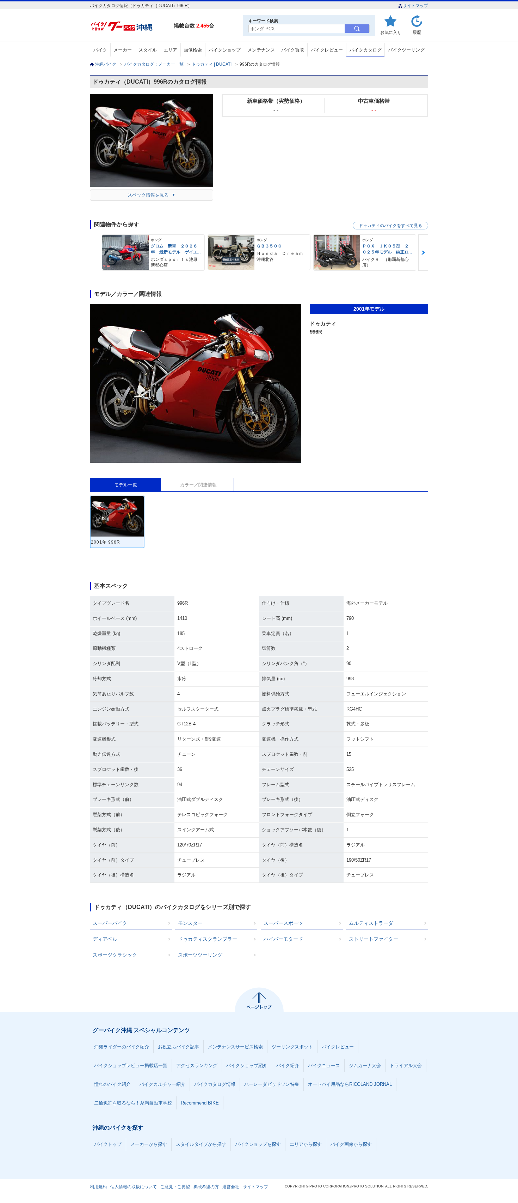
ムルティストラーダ (371, 923)
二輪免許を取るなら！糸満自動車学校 (133, 1103)
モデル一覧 (125, 484)
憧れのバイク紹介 (112, 1084)
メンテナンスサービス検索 (235, 1046)
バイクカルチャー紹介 (162, 1084)
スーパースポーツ (283, 923)
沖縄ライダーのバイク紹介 (121, 1046)
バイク (100, 50)
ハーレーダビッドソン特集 (271, 1084)
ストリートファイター (373, 939)
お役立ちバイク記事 (178, 1046)
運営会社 (230, 1186)
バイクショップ (225, 50)
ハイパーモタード (283, 939)
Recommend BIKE (200, 1103)
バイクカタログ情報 (214, 1084)
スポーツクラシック (115, 955)
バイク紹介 (287, 1065)
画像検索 (193, 50)
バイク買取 (292, 50)
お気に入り (390, 32)
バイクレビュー (327, 50)
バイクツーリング (406, 50)
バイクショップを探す (258, 1144)
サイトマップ (415, 5)
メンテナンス (261, 50)
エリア (170, 50)
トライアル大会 (406, 1065)
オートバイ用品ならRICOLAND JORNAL (350, 1084)
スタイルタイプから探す (201, 1144)
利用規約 (98, 1186)
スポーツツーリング (200, 955)
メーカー (122, 50)
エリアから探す (306, 1144)
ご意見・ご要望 (175, 1186)
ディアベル (105, 939)
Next (423, 252)
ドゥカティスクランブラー (207, 939)
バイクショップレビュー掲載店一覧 (130, 1065)
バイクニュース (324, 1065)
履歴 (417, 32)
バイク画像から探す (351, 1144)
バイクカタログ (366, 50)
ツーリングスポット (292, 1046)
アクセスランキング (196, 1065)
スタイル (147, 50)
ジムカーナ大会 (365, 1065)
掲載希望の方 (206, 1186)
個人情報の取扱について (133, 1186)
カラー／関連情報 (198, 484)
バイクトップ (108, 1144)
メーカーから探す (148, 1144)
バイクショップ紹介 (246, 1065)
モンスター (190, 923)
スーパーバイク (110, 923)
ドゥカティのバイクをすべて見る (390, 225)
